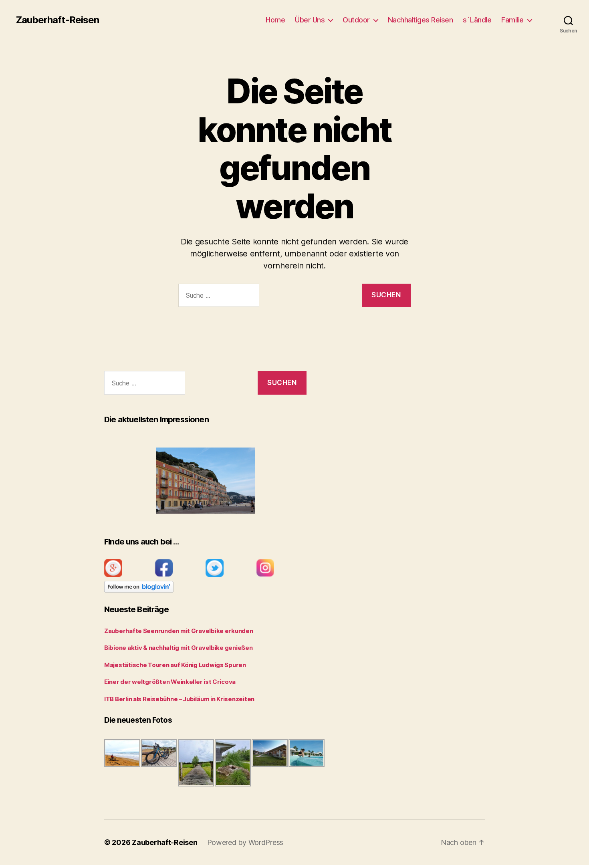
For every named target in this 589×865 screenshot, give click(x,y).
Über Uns (310, 20)
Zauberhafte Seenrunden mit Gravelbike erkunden (178, 631)
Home (275, 20)
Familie (512, 20)
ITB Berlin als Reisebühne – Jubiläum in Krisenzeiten (179, 699)
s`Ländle (477, 20)
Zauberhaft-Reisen (57, 20)
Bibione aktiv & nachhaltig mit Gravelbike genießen (178, 647)
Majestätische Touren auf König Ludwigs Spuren (175, 665)
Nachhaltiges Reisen (420, 20)
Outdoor (356, 20)
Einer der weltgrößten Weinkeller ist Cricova (170, 682)
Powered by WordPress (245, 842)
